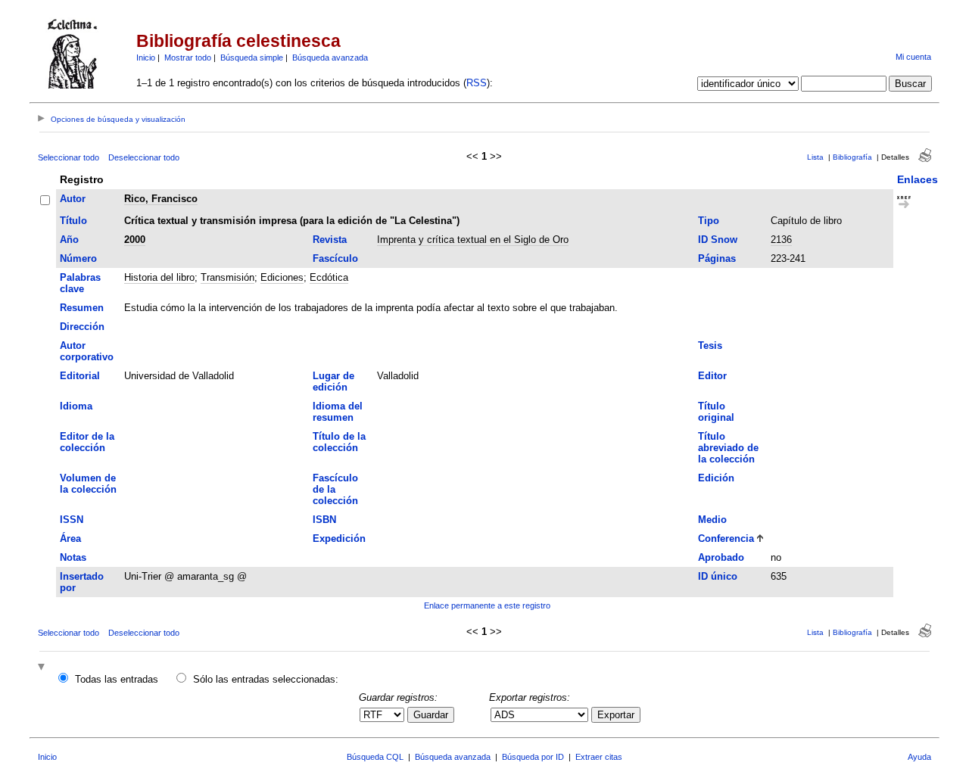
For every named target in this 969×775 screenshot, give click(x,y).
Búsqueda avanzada (330, 57)
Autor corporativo (87, 351)
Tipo (708, 220)
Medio (712, 519)
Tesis (710, 345)
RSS (476, 83)
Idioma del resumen (338, 411)
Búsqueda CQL (375, 756)
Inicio (145, 57)
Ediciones (282, 277)
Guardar (430, 715)
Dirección (82, 326)
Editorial (80, 375)
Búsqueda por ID (533, 756)
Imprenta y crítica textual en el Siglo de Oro (473, 239)
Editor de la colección (87, 442)
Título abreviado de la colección (728, 448)
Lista (815, 157)
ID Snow (717, 239)
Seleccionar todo (68, 157)
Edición (716, 478)
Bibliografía (852, 157)
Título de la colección (339, 442)
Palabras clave (80, 283)
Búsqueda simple (251, 57)
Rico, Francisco (161, 198)
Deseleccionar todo (143, 157)
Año (69, 239)
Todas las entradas (116, 679)
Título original (716, 411)
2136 (781, 239)
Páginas (717, 258)
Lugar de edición (333, 381)
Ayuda (919, 756)
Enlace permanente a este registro (487, 605)
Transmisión (227, 277)
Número (78, 258)
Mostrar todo (187, 57)
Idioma (76, 406)
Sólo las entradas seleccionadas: (265, 679)
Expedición (339, 538)
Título (73, 220)
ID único (717, 576)
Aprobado (721, 557)
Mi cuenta (913, 56)
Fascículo (335, 258)
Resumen (82, 307)
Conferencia (726, 538)
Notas (73, 557)
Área (70, 538)
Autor (73, 198)
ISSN (71, 519)
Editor (712, 375)
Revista (330, 239)
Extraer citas (598, 756)
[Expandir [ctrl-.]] (43, 668)
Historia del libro (159, 277)
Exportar (615, 715)
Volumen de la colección (88, 483)
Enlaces (917, 179)
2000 (134, 239)
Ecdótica (329, 277)
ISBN (324, 519)
